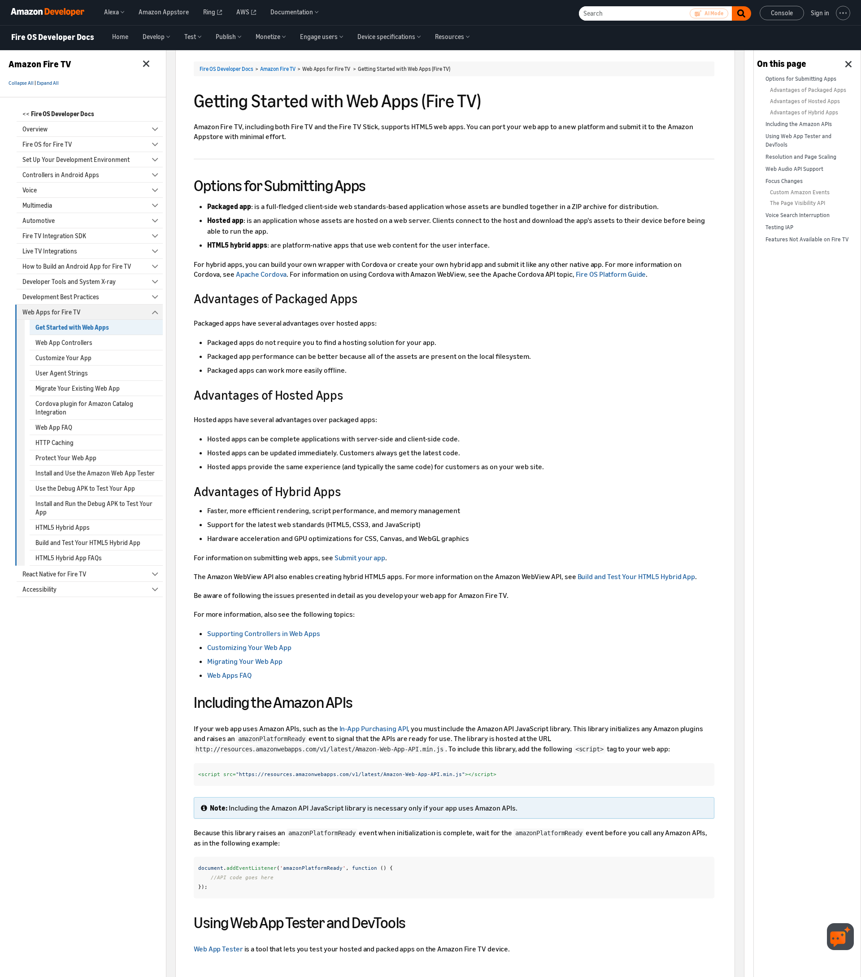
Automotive (38, 220)
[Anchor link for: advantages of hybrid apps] (346, 490)
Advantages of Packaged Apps (808, 90)
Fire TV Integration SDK (54, 236)
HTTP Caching (54, 442)
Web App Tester (218, 948)
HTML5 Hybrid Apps (62, 527)
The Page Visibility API (797, 203)
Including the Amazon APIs (798, 124)
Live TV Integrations (49, 251)
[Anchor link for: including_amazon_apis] (361, 701)
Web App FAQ (53, 427)
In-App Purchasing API (373, 728)
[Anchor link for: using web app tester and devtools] (414, 921)
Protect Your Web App (65, 458)
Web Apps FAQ (229, 675)
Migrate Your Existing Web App (77, 388)
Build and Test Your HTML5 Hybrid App (87, 542)
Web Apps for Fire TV (51, 312)
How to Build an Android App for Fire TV (76, 266)
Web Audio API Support (794, 169)
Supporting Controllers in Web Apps (263, 633)
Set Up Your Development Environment (76, 159)
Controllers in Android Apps (60, 175)
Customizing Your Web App (249, 647)
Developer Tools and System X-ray (69, 281)
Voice (29, 190)
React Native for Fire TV (54, 574)
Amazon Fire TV (278, 68)
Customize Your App (63, 358)
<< (58, 114)
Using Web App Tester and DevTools (798, 140)
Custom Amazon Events (800, 192)
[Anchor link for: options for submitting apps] (374, 184)
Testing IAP (779, 227)
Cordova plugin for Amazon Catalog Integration (84, 408)
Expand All (48, 83)
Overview (35, 129)
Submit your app (360, 557)
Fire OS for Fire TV (47, 144)
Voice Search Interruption (797, 215)
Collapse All (21, 83)
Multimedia (37, 205)
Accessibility (39, 589)
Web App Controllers (63, 342)
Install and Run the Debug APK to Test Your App (93, 508)
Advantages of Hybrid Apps (804, 112)
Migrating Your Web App (245, 661)
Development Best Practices (60, 297)
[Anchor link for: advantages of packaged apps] (363, 298)
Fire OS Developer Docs (52, 37)
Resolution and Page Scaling (800, 156)
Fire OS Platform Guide (611, 274)
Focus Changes (784, 181)
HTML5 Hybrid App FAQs (68, 558)
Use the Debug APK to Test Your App (85, 488)
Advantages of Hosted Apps (805, 101)
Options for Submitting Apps (800, 78)
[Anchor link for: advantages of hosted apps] (349, 394)
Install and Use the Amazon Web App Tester (95, 473)
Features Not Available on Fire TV (807, 239)
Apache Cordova (261, 274)
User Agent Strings (61, 373)
